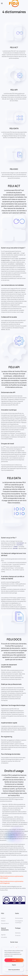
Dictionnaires (19, 918)
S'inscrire (17, 935)
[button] (2, 3)
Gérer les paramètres (14, 969)
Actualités (4, 937)
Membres (17, 933)
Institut (3, 918)
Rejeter (14, 965)
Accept (14, 960)
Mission (3, 921)
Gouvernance (5, 923)
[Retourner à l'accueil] (14, 3)
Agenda (3, 935)
